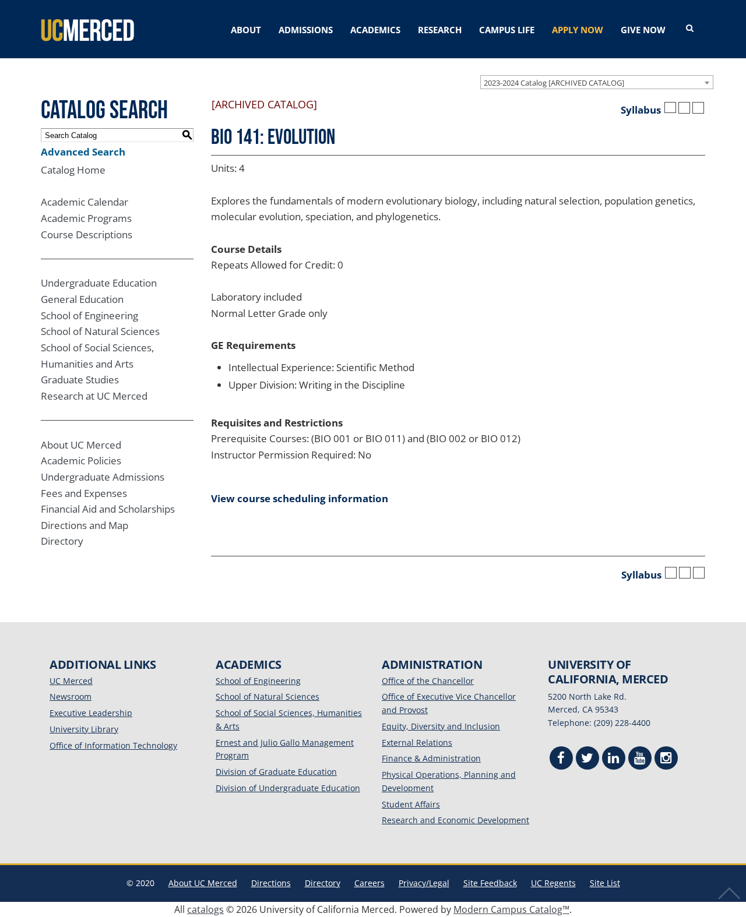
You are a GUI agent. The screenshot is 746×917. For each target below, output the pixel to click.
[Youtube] (640, 759)
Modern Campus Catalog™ (511, 909)
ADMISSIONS (306, 30)
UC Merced (71, 680)
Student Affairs (411, 804)
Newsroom (71, 696)
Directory (62, 541)
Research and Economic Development (455, 820)
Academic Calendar (84, 202)
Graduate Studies (80, 379)
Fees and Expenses (84, 493)
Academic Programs (86, 218)
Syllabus (641, 110)
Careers (369, 882)
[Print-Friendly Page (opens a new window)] (684, 108)
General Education (82, 299)
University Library (84, 729)
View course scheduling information (299, 498)
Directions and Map (84, 525)
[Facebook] (561, 759)
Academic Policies (81, 460)
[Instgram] (666, 759)
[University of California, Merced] (87, 29)
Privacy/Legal (424, 882)
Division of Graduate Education (276, 771)
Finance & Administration (431, 758)
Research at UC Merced (94, 396)
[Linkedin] (613, 759)
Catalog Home (73, 170)
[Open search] (689, 28)
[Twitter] (587, 759)
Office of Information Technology (113, 745)
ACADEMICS (375, 30)
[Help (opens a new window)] (698, 108)
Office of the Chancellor (428, 680)
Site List (605, 882)
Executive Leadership (91, 712)
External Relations (417, 742)
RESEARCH (440, 30)
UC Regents (553, 882)
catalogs (205, 909)
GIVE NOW (643, 30)
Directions (271, 882)
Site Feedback (490, 882)
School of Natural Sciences (100, 331)
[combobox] (596, 82)
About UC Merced (81, 445)
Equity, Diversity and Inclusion (441, 726)
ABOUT (246, 30)
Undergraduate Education (99, 283)
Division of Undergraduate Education (288, 787)
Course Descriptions (86, 234)
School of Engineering (89, 315)
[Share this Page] (670, 108)
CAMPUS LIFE (506, 30)
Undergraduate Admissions (102, 477)
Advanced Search (83, 151)
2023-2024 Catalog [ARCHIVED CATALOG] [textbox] (554, 82)
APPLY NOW (577, 30)
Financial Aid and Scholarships (108, 509)
